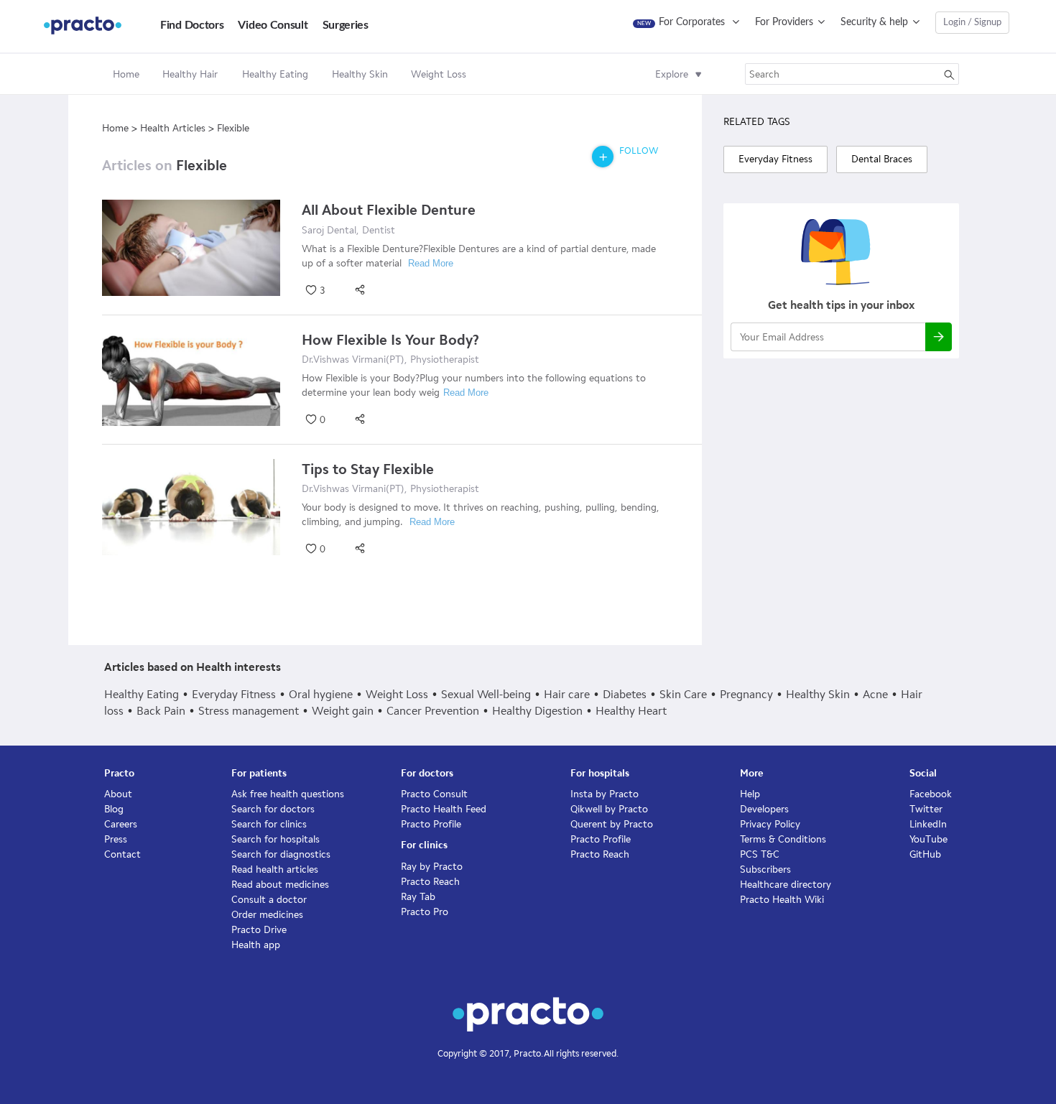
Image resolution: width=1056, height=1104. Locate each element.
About (118, 794)
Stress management (248, 711)
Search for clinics (269, 824)
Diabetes (625, 694)
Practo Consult (434, 794)
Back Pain (160, 711)
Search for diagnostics (280, 854)
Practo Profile (431, 824)
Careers (120, 824)
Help (750, 794)
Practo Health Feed (443, 809)
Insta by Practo (604, 794)
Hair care (567, 694)
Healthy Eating (141, 694)
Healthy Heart (631, 711)
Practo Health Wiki (782, 900)
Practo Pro (424, 912)
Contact (122, 854)
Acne (875, 694)
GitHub (925, 854)
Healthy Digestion (537, 711)
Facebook (930, 794)
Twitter (925, 809)
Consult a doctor (269, 900)
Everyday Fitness (234, 694)
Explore (671, 74)
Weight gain (343, 711)
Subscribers (765, 869)
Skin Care (683, 694)
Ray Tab (418, 897)
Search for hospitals (275, 839)
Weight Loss (397, 694)
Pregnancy (746, 694)
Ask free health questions (287, 794)
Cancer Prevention (432, 711)
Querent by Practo (611, 824)
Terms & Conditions (783, 839)
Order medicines (267, 915)
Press (115, 839)
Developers (764, 809)
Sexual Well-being (486, 694)
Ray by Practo (432, 867)
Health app (255, 945)
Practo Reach (430, 882)
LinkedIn (928, 824)
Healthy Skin (818, 694)
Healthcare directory (785, 884)
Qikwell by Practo (609, 809)
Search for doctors (273, 809)
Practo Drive (259, 930)
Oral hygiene (321, 694)
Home (126, 74)
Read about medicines (280, 884)
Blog (114, 809)
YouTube (928, 839)
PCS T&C (759, 854)
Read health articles (274, 869)
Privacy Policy (770, 824)
